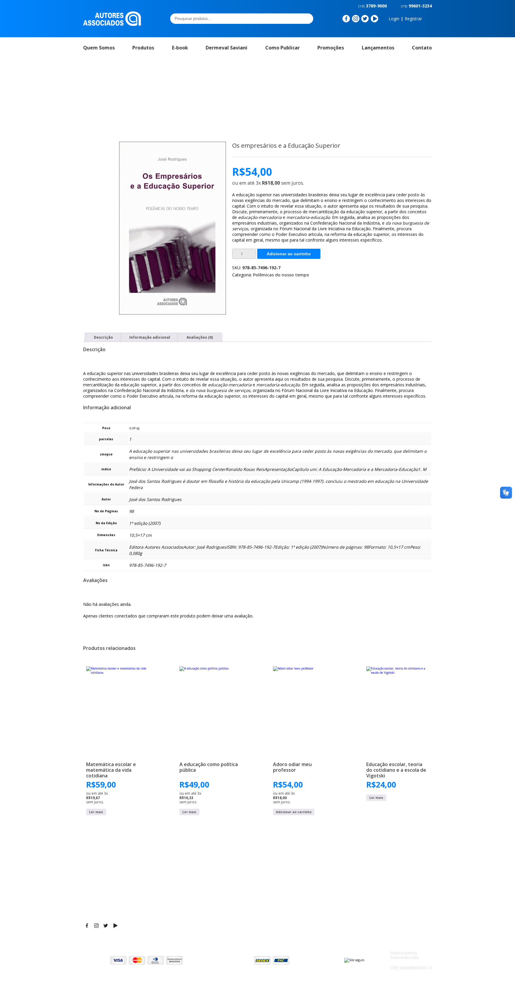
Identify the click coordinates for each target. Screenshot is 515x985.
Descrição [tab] (103, 337)
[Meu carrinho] (428, 18)
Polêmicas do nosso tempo (281, 275)
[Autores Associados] (112, 24)
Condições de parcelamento (401, 891)
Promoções (330, 47)
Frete (378, 884)
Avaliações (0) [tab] (200, 337)
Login (394, 18)
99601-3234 (416, 6)
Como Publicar (282, 47)
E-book (180, 47)
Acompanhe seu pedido (397, 913)
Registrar (413, 18)
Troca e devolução (391, 906)
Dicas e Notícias (314, 891)
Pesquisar (307, 18)
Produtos (143, 47)
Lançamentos (378, 47)
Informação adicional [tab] (149, 337)
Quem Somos (99, 47)
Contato (422, 47)
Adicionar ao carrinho (289, 253)
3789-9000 (373, 6)
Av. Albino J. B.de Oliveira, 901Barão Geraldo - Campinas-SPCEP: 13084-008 (244, 890)
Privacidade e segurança (398, 899)
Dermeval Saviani (226, 47)
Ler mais (96, 812)
